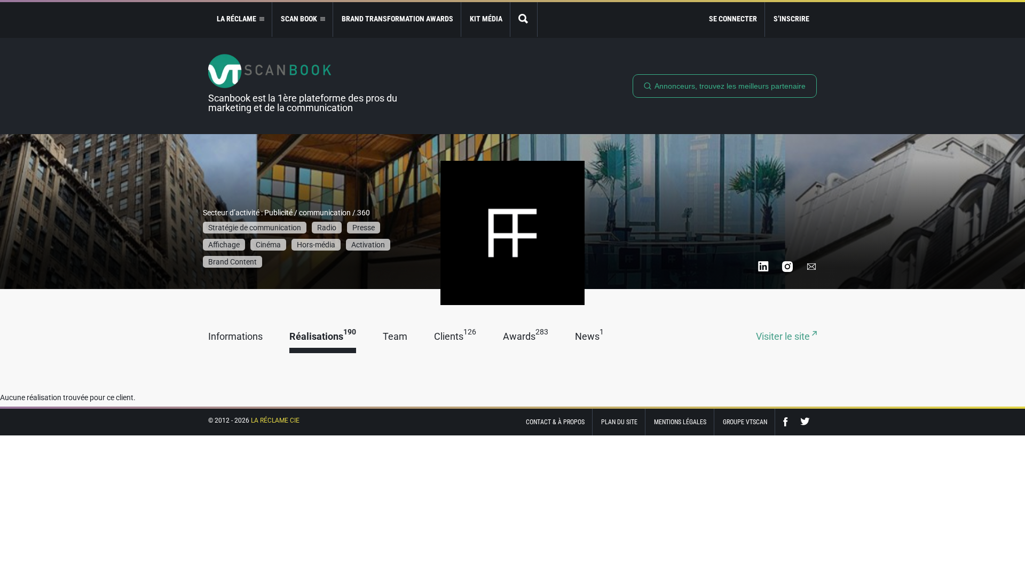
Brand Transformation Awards (397, 18)
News (589, 337)
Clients (455, 337)
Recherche (523, 19)
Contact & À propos (555, 422)
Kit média (486, 18)
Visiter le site (784, 337)
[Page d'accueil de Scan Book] (307, 71)
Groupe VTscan (745, 422)
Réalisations (322, 337)
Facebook (788, 421)
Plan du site (619, 422)
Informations (235, 337)
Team (395, 337)
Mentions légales (680, 422)
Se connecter (733, 18)
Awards (525, 337)
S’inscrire (791, 18)
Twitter (805, 421)
